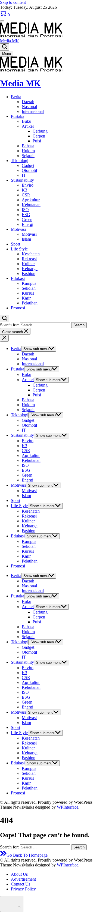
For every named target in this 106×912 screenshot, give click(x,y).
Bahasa (28, 145)
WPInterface (67, 807)
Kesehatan (31, 254)
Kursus (28, 293)
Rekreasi (29, 258)
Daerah (28, 101)
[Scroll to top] (11, 904)
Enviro (27, 185)
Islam (26, 239)
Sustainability (22, 180)
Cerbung (40, 131)
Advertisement (23, 879)
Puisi (37, 141)
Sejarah (28, 155)
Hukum (28, 150)
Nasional (29, 106)
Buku (26, 121)
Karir (26, 298)
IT (24, 175)
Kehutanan (31, 204)
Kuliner (28, 263)
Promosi (18, 308)
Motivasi (18, 229)
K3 (24, 190)
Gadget (28, 165)
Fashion (28, 273)
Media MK (9, 40)
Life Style (19, 249)
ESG (26, 214)
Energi (27, 224)
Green (27, 219)
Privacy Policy (23, 889)
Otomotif (29, 170)
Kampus (29, 283)
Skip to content (13, 2)
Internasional (33, 111)
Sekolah (29, 288)
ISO (25, 209)
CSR (26, 195)
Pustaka (17, 116)
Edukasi (18, 278)
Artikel (28, 126)
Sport (15, 244)
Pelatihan (30, 303)
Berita (16, 96)
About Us (19, 874)
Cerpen (39, 136)
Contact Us (20, 884)
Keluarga (30, 268)
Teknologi (19, 160)
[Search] (4, 47)
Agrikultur (31, 200)
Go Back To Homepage (27, 855)
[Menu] (2, 21)
